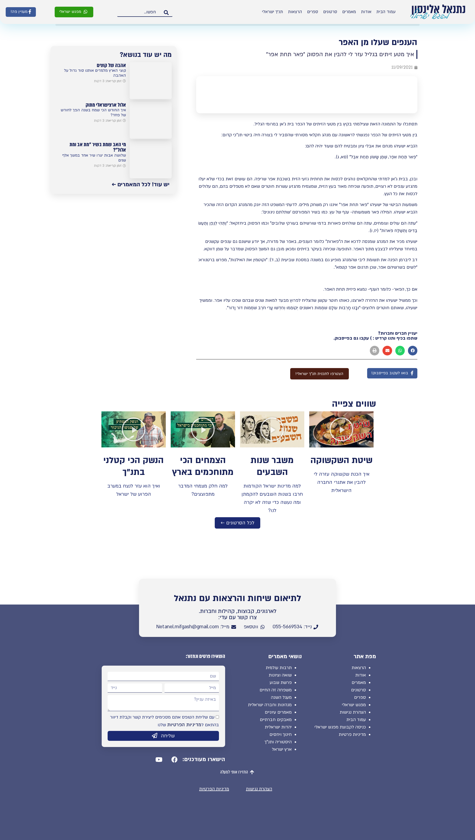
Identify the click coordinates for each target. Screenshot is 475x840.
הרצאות (295, 12)
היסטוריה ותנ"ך (278, 742)
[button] (74, 12)
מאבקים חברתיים (276, 720)
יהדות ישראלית (278, 727)
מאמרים (349, 12)
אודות (366, 12)
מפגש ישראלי (354, 705)
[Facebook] (174, 759)
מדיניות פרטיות (352, 734)
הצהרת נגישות (353, 712)
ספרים (312, 12)
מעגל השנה (281, 697)
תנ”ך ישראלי (272, 12)
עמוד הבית (386, 12)
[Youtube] (159, 759)
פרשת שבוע (281, 682)
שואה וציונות (280, 675)
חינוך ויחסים (280, 734)
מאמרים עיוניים (278, 712)
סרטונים (330, 12)
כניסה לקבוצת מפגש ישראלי (340, 727)
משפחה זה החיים (276, 690)
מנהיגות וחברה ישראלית (270, 705)
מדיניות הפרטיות (184, 725)
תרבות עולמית (279, 668)
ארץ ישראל (282, 749)
